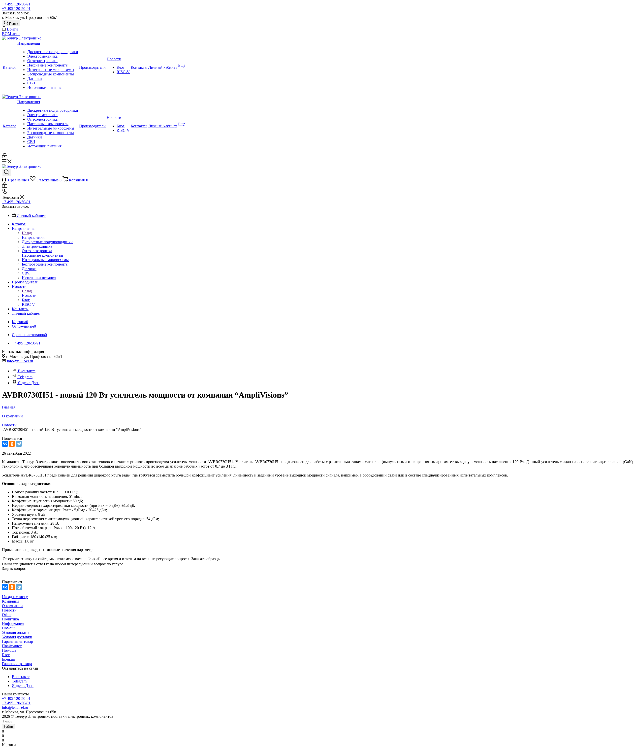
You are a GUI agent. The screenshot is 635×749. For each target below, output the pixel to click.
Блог (121, 67)
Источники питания (44, 87)
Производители (92, 67)
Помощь (9, 628)
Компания (10, 601)
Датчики (34, 78)
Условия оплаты (15, 632)
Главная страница (17, 664)
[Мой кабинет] (4, 157)
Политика (10, 619)
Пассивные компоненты (47, 65)
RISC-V (123, 72)
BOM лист (11, 34)
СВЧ (31, 83)
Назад (27, 233)
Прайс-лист (12, 646)
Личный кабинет (162, 67)
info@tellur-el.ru (20, 361)
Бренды (8, 659)
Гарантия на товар (17, 641)
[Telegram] (19, 444)
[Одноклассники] (12, 444)
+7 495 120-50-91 (16, 4)
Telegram (25, 377)
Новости (114, 59)
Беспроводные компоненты (50, 74)
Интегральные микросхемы (50, 70)
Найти (8, 726)
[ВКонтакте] (5, 444)
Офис (6, 615)
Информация (13, 623)
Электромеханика (42, 56)
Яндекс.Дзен (28, 383)
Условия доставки (17, 637)
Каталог (9, 67)
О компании (12, 606)
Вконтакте (26, 371)
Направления (28, 43)
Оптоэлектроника (42, 61)
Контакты (139, 67)
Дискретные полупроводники (52, 52)
